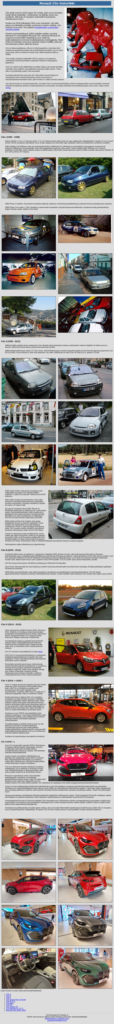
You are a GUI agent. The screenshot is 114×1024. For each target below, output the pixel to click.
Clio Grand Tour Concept (16, 1000)
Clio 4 (8, 996)
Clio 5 (8, 998)
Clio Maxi (10, 1003)
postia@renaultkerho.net (57, 1020)
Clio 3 (8, 994)
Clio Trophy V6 (12, 1007)
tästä (40, 652)
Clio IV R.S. (10, 1001)
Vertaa (8, 88)
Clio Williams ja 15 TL (14, 1008)
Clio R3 (9, 1005)
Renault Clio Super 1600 (16, 1010)
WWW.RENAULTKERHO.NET (57, 1019)
